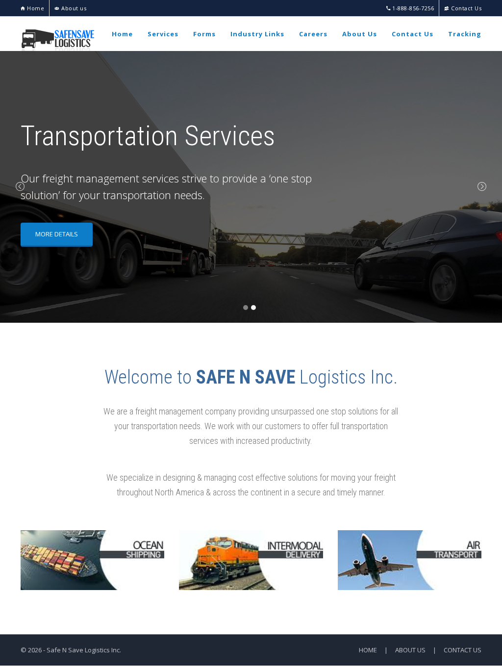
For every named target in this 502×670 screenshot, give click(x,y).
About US (410, 649)
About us (73, 8)
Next (482, 187)
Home (34, 8)
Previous (20, 187)
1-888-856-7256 (412, 8)
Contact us (462, 649)
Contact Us (465, 8)
